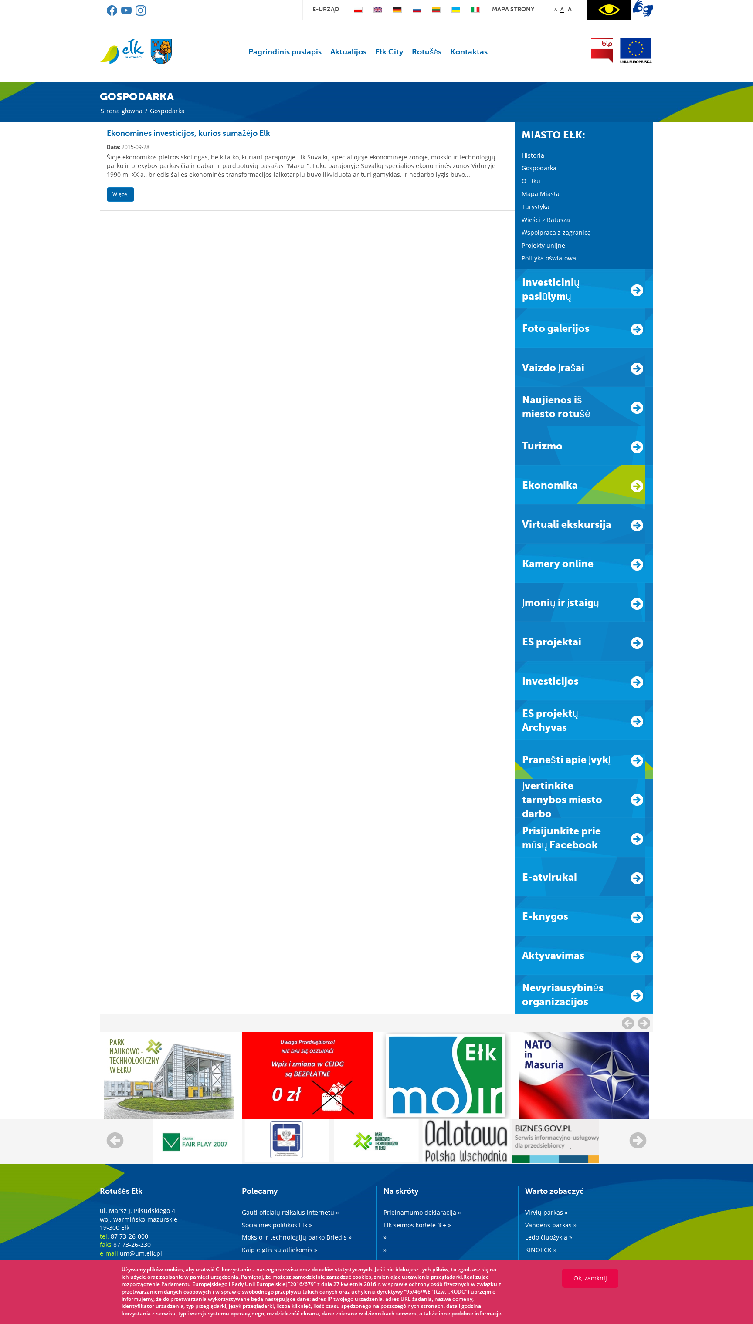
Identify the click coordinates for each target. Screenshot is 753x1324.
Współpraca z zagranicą (556, 232)
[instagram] (141, 13)
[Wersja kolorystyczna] (609, 10)
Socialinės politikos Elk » (277, 1225)
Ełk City (389, 51)
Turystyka (535, 207)
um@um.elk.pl (141, 1253)
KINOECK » (540, 1250)
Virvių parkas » (546, 1212)
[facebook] (113, 13)
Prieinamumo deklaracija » (422, 1212)
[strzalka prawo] (628, 1023)
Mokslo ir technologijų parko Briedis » (297, 1237)
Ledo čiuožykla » (548, 1237)
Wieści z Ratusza (546, 220)
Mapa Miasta (541, 193)
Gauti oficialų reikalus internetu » (290, 1212)
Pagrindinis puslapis (285, 51)
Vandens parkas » (551, 1225)
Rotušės (426, 51)
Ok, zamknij (590, 1278)
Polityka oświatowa (549, 258)
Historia (533, 155)
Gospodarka (539, 168)
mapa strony (513, 9)
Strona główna (121, 111)
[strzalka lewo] (644, 1023)
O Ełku (531, 181)
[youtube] (127, 13)
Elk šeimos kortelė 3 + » (417, 1225)
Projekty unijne (543, 245)
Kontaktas (469, 51)
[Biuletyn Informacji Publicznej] (602, 50)
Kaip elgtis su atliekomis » (279, 1250)
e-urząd (325, 9)
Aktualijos (348, 51)
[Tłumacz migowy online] (643, 8)
